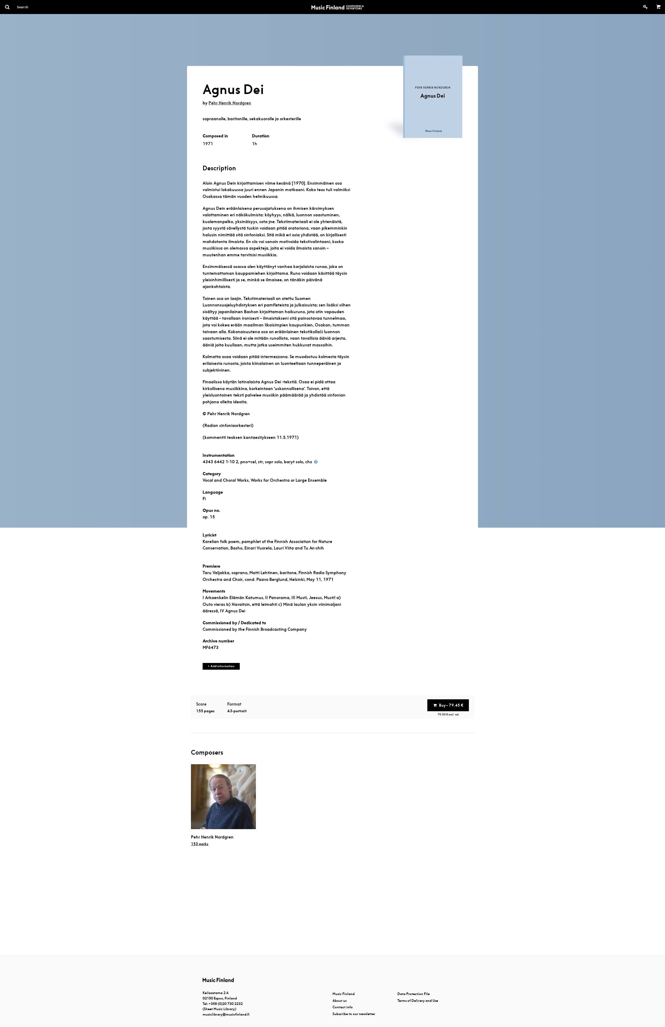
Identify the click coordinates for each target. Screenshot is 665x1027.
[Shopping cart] (658, 7)
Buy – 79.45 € (451, 705)
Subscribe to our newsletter (353, 1014)
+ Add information (221, 666)
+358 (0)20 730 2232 (226, 1004)
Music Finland (343, 994)
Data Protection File (413, 994)
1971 (208, 143)
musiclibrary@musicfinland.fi (226, 1014)
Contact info (342, 1007)
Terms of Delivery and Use (417, 1000)
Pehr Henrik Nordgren (230, 103)
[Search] (32, 7)
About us (339, 1000)
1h (254, 143)
